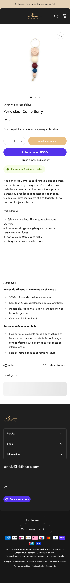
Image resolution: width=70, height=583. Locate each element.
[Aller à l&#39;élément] (31, 97)
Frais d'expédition (12, 129)
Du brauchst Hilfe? (57, 365)
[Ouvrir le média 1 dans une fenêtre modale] (60, 35)
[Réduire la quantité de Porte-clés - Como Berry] (7, 141)
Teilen (11, 365)
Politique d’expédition (22, 566)
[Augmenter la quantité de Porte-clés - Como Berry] (21, 141)
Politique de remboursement (14, 561)
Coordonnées (51, 566)
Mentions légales (38, 566)
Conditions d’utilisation (57, 561)
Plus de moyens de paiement (35, 160)
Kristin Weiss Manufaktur (17, 105)
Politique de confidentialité (37, 561)
